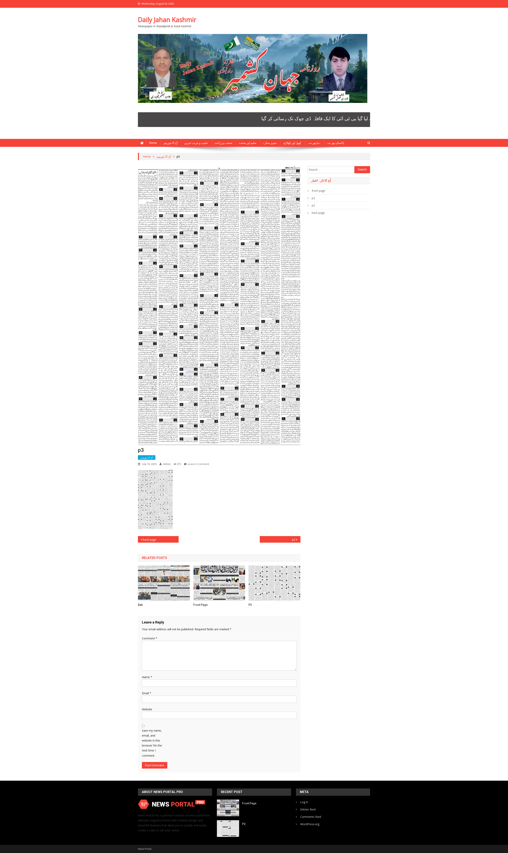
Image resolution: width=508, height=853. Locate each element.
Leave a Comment (198, 464)
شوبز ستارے (270, 142)
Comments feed (310, 817)
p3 (250, 604)
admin (167, 464)
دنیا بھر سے (314, 142)
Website (147, 709)
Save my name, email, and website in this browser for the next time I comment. (152, 743)
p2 (293, 539)
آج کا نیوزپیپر (170, 142)
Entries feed (308, 809)
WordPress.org (309, 824)
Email (146, 693)
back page (149, 539)
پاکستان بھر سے (335, 142)
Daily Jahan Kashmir (167, 19)
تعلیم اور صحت (247, 142)
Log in (304, 802)
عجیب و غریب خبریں (196, 142)
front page (200, 604)
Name (147, 677)
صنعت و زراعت (223, 142)
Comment (149, 638)
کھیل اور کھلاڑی (292, 142)
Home (153, 142)
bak (140, 604)
